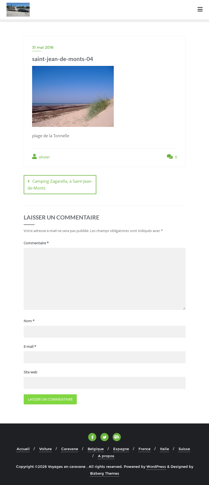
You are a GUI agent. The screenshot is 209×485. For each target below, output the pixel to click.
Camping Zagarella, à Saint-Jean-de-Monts (60, 184)
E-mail (30, 346)
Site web (30, 372)
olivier (44, 157)
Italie (164, 449)
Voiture (45, 449)
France (144, 449)
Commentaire (36, 242)
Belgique (96, 449)
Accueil (23, 449)
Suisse (184, 449)
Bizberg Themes (104, 473)
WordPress (156, 466)
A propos (106, 456)
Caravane (69, 449)
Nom (29, 320)
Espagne (121, 449)
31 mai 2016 (43, 47)
